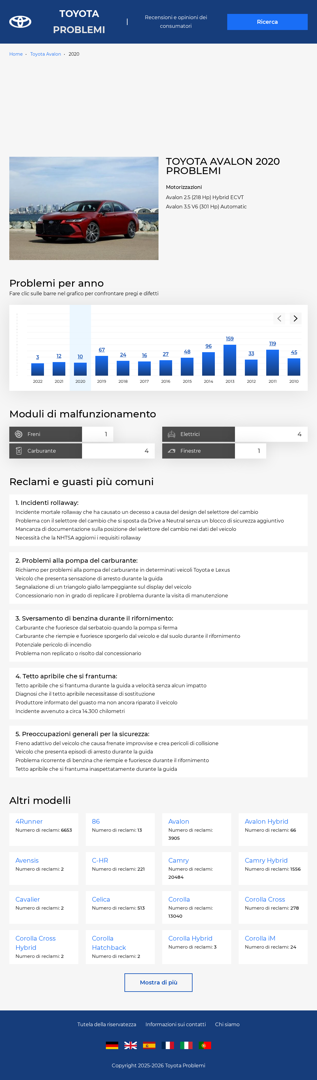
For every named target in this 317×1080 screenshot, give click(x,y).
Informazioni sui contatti (175, 1024)
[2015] (187, 345)
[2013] (230, 345)
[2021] (59, 345)
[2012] (251, 345)
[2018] (123, 345)
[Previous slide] (279, 318)
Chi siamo (227, 1024)
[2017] (144, 345)
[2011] (272, 345)
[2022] (37, 345)
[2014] (208, 345)
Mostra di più (158, 982)
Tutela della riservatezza (106, 1024)
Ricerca (267, 22)
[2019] (101, 345)
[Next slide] (296, 318)
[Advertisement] (158, 105)
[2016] (165, 345)
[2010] (294, 345)
